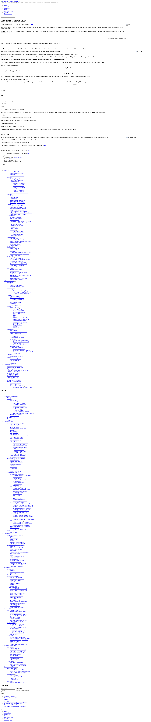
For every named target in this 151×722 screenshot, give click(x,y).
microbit (9, 399)
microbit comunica (14, 416)
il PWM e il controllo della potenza (18, 547)
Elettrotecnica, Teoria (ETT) (14, 472)
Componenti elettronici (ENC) (14, 535)
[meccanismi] (13, 569)
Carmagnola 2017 (14, 679)
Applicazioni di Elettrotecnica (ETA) (16, 458)
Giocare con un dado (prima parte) (21, 291)
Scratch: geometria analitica (17, 205)
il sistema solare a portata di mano (18, 614)
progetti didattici (11, 215)
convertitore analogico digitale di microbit (23, 413)
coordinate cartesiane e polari (17, 286)
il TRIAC (12, 540)
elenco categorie (8, 14)
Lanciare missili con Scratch (20, 344)
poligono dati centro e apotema (17, 210)
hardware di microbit (15, 409)
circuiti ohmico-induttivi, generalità (22, 504)
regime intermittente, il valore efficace (22, 523)
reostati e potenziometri (16, 461)
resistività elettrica (14, 460)
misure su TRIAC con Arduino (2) (18, 589)
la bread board (13, 581)
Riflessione (16, 327)
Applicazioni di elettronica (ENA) (15, 545)
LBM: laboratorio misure (13, 587)
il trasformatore (14, 532)
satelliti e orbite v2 (14, 228)
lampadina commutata (18, 186)
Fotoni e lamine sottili (18, 310)
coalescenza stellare (18, 231)
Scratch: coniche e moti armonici (18, 207)
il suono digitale (14, 559)
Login (2, 693)
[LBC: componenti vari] (18, 576)
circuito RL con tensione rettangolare (22, 508)
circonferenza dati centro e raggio (18, 211)
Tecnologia (9, 354)
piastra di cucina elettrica (16, 580)
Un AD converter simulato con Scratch (19, 564)
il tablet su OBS (14, 655)
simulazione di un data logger (17, 624)
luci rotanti (15, 188)
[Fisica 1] (11, 295)
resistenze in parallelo (18, 492)
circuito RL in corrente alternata (21, 511)
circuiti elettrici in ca (15, 424)
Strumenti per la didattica (10, 645)
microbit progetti (14, 401)
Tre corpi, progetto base (19, 349)
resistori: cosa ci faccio (15, 471)
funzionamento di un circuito (20, 447)
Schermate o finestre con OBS (17, 651)
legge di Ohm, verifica (15, 600)
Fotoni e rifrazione (17, 313)
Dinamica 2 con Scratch (13, 376)
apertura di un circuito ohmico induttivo (23, 506)
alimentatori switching (15, 562)
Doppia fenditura (17, 325)
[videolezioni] (13, 661)
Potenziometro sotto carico (16, 462)
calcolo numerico (14, 628)
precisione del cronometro (16, 279)
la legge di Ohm (14, 433)
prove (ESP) (10, 635)
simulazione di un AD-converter (18, 262)
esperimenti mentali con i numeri (18, 611)
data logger (13, 251)
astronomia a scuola (15, 334)
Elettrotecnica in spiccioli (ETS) (15, 423)
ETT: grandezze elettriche (16, 474)
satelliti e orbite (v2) (15, 248)
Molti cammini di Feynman (20, 322)
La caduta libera (14, 336)
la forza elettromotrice (18, 482)
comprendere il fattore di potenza (18, 627)
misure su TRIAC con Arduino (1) (18, 590)
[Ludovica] (12, 681)
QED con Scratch (14, 308)
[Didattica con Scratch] (15, 281)
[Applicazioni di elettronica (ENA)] (24, 545)
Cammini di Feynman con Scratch (18, 317)
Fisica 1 (9, 295)
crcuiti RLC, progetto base (19, 454)
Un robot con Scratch (15, 359)
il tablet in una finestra (15, 654)
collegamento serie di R (19, 444)
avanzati (9, 204)
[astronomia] (16, 230)
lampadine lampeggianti (19, 187)
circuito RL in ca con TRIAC (20, 512)
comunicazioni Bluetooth (16, 356)
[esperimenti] (13, 268)
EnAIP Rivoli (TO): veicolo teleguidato (20, 671)
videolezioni (10, 661)
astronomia (12, 230)
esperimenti (10, 268)
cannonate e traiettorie (18, 343)
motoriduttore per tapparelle (17, 572)
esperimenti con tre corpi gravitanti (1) (19, 254)
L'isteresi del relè (14, 469)
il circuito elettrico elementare (20, 443)
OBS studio (10, 647)
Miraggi (15, 315)
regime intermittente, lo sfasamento (21, 525)
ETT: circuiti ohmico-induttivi (17, 502)
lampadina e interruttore (19, 183)
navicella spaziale (14, 634)
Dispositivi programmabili (10, 396)
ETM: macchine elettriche (13, 530)
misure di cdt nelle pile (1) (16, 597)
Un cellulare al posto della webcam (18, 665)
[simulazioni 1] (14, 247)
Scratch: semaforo (14, 196)
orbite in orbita (16, 353)
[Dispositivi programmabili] (17, 396)
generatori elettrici (17, 484)
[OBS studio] (13, 647)
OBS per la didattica (15, 648)
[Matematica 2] (14, 288)
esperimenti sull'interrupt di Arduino (19, 640)
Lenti (14, 316)
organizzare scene (14, 658)
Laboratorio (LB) (8, 574)
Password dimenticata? (9, 696)
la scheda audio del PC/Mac (17, 560)
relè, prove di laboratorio (16, 577)
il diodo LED (13, 539)
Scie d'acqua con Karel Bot (17, 298)
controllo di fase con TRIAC (17, 556)
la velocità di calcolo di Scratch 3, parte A (20, 274)
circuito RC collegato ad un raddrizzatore (23, 519)
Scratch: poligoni (14, 198)
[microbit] (11, 399)
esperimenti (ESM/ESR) (13, 610)
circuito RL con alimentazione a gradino (23, 505)
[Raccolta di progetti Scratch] (24, 386)
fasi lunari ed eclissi (18, 234)
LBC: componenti (13, 158)
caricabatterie (13, 467)
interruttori (12, 430)
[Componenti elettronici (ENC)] (22, 535)
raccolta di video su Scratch (17, 176)
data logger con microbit (19, 403)
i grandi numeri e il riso (16, 613)
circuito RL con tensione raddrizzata (22, 509)
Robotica (9, 357)
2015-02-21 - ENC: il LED (10, 704)
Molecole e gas (14, 300)
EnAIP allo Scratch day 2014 (17, 669)
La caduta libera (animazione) (20, 340)
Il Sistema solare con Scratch (17, 337)
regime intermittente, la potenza (21, 522)
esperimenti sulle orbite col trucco (18, 272)
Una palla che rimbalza (15, 224)
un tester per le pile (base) (19, 406)
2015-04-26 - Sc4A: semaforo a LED (13, 703)
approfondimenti (11, 237)
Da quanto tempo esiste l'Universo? (19, 620)
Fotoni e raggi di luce (15, 305)
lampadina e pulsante (18, 184)
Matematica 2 (10, 288)
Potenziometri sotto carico (16, 566)
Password (17, 690)
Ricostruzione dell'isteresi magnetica (19, 222)
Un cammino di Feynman (19, 320)
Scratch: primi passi (15, 179)
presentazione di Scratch (13, 171)
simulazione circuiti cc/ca (16, 631)
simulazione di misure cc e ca (17, 630)
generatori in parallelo (18, 450)
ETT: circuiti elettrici (15, 487)
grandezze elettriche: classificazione (22, 475)
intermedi (9, 194)
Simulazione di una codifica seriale (18, 264)
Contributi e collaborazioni (10, 667)
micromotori (13, 573)
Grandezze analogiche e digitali (18, 563)
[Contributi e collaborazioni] (17, 667)
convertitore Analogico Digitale (18, 208)
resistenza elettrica (17, 477)
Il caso (11, 289)
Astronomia (10, 329)
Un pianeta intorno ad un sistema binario (23, 351)
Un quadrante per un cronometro (18, 214)
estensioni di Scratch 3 (15, 244)
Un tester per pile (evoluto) (20, 407)
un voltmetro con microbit (19, 404)
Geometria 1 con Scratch (13, 377)
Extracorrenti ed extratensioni (17, 457)
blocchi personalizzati (15, 238)
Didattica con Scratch (9, 281)
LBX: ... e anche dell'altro (13, 604)
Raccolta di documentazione (14, 381)
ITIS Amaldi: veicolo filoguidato (18, 672)
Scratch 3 (12, 174)
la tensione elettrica (15, 426)
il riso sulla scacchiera (15, 617)
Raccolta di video (14, 384)
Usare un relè (13, 468)
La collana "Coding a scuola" (14, 366)
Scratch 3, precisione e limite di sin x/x (19, 278)
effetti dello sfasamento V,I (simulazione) (20, 526)
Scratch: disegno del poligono (17, 200)
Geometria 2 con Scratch (13, 378)
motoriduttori (13, 570)
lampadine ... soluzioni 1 (19, 190)
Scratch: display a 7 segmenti (17, 201)
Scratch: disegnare (14, 197)
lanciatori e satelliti (14, 346)
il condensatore (14, 538)
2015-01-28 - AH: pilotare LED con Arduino (15, 706)
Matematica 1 (10, 282)
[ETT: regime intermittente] (23, 521)
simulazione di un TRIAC (16, 261)
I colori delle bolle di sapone (17, 225)
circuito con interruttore (19, 499)
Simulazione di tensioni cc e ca (17, 265)
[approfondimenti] (15, 237)
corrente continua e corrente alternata (19, 435)
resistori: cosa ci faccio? (16, 549)
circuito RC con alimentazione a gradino (23, 516)
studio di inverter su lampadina (17, 637)
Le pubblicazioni (8, 364)
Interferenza (13, 303)
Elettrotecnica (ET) (8, 421)
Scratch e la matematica (16, 285)
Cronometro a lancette (15, 235)
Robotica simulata (14, 360)
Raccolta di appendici (15, 383)
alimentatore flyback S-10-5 (17, 579)
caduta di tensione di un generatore (18, 601)
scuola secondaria (11, 668)
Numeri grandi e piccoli (16, 283)
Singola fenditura (17, 323)
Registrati (6, 699)
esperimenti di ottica (15, 606)
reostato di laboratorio (15, 583)
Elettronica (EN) (8, 533)
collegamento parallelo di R (20, 445)
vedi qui (8, 32)
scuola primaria (10, 674)
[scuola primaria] (15, 674)
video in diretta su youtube (16, 659)
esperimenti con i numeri (16, 242)
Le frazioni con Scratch (12, 373)
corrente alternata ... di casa (17, 437)
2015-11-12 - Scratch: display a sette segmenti (15, 702)
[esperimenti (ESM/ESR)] (19, 610)
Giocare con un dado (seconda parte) (22, 292)
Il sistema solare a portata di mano (18, 332)
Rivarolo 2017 (13, 678)
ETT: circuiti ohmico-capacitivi (17, 513)
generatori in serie (17, 448)
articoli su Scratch (8, 11)
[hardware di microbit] (21, 409)
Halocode (9, 420)
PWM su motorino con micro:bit (18, 642)
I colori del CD (14, 227)
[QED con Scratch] (19, 308)
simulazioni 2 (10, 256)
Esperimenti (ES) (8, 608)
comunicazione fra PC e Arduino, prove (20, 638)
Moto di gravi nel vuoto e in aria (21, 342)
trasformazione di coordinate (17, 239)
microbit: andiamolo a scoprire (17, 682)
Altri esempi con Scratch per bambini (19, 193)
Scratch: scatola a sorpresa (16, 180)
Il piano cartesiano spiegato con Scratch (23, 387)
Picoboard (9, 418)
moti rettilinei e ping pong (16, 218)
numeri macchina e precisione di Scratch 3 (20, 241)
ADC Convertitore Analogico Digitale (19, 552)
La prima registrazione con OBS (18, 650)
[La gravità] (15, 339)
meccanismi (10, 569)
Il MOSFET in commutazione (17, 543)
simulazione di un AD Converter (18, 625)
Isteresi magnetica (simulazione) (18, 455)
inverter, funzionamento (16, 553)
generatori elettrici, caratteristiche (18, 428)
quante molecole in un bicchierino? (18, 616)
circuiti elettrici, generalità (19, 488)
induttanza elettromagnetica (20, 479)
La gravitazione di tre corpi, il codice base (20, 252)
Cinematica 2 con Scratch (13, 371)
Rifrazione (15, 326)
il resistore (12, 536)
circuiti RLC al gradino (19, 452)
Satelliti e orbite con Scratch (14, 380)
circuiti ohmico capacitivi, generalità (22, 515)
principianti (10, 177)
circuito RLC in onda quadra (17, 266)
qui (45, 145)
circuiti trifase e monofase (16, 438)
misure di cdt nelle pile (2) (16, 596)
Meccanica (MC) (8, 567)
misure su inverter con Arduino (17, 593)
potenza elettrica (17, 481)
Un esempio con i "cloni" (16, 245)
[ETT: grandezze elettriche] (23, 474)
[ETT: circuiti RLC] (19, 528)
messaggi (6, 12)
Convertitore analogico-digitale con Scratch (21, 221)
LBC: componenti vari (12, 576)
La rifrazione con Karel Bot (17, 299)
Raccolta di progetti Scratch (17, 386)
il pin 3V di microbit (18, 410)
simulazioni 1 (10, 247)
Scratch (5, 170)
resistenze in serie (17, 494)
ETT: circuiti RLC (14, 528)
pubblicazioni (7, 8)
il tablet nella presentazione (16, 662)
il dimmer (12, 546)
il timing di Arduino (15, 641)
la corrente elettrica (14, 427)
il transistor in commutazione (17, 542)
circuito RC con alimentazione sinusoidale (23, 518)
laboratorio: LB (18, 157)
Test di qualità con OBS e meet (17, 664)
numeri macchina (14, 271)
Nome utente (18, 688)
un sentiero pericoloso (15, 217)
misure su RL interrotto (15, 591)
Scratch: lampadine (15, 181)
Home (5, 5)
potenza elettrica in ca (15, 440)
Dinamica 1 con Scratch (13, 374)
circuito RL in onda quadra (16, 258)
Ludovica (9, 681)
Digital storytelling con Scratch (14, 369)
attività (5, 9)
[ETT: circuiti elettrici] (21, 487)
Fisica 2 (9, 306)
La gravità (12, 339)
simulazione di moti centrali (17, 633)
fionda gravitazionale (18, 232)
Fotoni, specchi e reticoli (19, 312)
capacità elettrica (17, 478)
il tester (12, 584)
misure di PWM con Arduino (17, 599)
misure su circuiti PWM (16, 594)
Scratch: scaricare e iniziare (17, 173)
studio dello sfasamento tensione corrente (20, 259)
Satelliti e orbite (14, 330)
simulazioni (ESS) (11, 623)
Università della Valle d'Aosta (17, 676)
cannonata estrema (14, 220)
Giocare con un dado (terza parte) (21, 293)
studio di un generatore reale (20, 501)
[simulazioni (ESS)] (16, 623)
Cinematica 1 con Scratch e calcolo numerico (18, 370)
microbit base (13, 400)
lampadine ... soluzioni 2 (19, 191)
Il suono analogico (14, 557)
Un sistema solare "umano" (17, 621)
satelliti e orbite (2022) (15, 333)
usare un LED (13, 586)
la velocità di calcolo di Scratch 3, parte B (20, 275)
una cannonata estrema (15, 249)
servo (11, 555)
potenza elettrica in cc (15, 434)
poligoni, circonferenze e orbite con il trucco (21, 213)
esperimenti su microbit (16, 414)
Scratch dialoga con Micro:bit (17, 203)
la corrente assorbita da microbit (21, 411)
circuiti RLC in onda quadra (20, 451)
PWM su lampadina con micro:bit (18, 644)
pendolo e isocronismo (15, 302)
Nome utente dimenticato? (10, 697)
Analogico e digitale (15, 296)
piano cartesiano (14, 675)
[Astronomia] (13, 329)
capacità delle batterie (15, 464)
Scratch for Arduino (12, 417)
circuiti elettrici (13, 441)
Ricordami (5, 692)
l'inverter (12, 465)
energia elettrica (14, 431)
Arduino (9, 397)
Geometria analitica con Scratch (15, 367)
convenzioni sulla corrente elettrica (21, 489)
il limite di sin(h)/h (14, 276)
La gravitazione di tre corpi (16, 347)
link (32, 24)
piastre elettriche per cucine (17, 607)
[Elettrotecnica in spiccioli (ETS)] (23, 423)
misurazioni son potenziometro (17, 603)
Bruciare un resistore (15, 618)
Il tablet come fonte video (16, 657)
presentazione (7, 6)
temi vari (9, 361)
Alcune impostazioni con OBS (17, 652)
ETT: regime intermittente (16, 521)
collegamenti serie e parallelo (20, 491)
